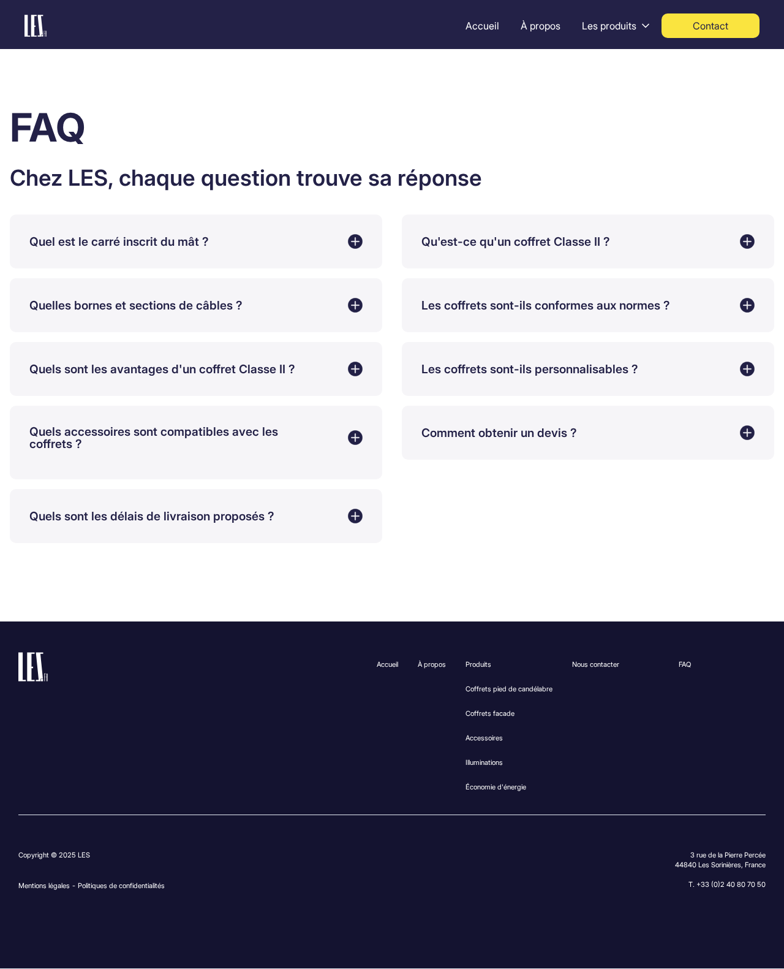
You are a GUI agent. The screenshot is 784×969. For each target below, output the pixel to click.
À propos (540, 26)
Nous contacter (595, 664)
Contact (710, 26)
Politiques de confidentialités (121, 885)
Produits (478, 664)
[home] (35, 26)
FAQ (685, 664)
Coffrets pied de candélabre (509, 689)
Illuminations (484, 762)
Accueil (482, 26)
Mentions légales (44, 885)
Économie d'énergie (496, 787)
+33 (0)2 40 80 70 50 (731, 884)
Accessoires (484, 738)
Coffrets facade (490, 713)
